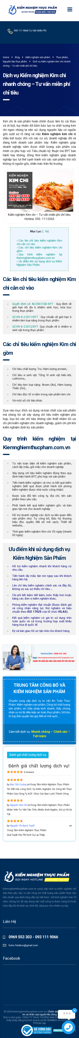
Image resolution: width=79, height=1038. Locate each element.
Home (6, 57)
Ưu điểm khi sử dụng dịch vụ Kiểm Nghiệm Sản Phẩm (39, 263)
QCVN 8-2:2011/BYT (25, 317)
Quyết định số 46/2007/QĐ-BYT (32, 304)
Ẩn (46, 231)
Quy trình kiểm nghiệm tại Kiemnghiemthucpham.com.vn (39, 256)
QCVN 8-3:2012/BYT (25, 326)
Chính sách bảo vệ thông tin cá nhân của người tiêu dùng (48, 1013)
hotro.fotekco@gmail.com (23, 945)
